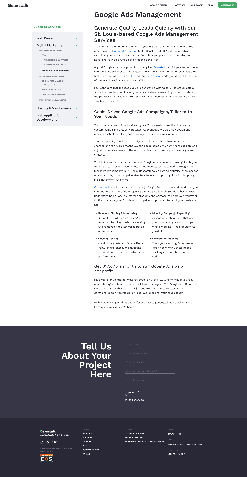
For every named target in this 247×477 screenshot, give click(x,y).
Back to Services (48, 27)
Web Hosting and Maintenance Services (144, 442)
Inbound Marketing (50, 50)
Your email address (136, 362)
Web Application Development (49, 117)
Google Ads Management (56, 70)
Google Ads (153, 76)
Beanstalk (159, 67)
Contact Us (227, 5)
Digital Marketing (49, 45)
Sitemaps (87, 454)
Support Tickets (91, 450)
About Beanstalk (160, 5)
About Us (87, 433)
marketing (131, 50)
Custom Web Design (134, 433)
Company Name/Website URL (142, 371)
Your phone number (137, 353)
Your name (132, 344)
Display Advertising (53, 94)
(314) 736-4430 (134, 400)
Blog (211, 5)
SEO (44, 55)
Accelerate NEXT (51, 435)
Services (180, 5)
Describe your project (138, 380)
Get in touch (102, 187)
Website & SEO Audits (56, 60)
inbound (119, 50)
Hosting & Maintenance (54, 108)
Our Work (197, 5)
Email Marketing (51, 89)
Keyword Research (55, 64)
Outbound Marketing (51, 76)
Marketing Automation (52, 100)
